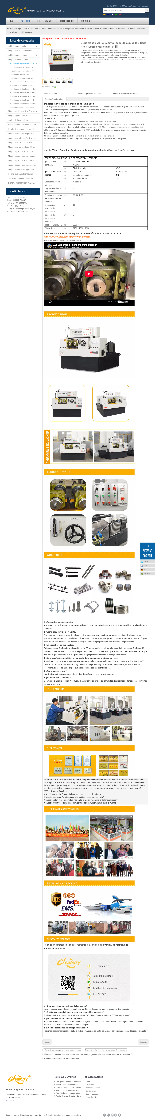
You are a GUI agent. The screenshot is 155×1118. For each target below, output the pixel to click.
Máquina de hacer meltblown (20, 51)
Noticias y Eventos (45, 21)
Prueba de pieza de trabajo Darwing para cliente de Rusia (78, 1096)
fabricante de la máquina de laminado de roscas (62, 1050)
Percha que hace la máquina (20, 174)
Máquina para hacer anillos (19, 116)
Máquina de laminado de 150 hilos (23, 82)
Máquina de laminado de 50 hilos (22, 96)
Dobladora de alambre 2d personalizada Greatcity (75, 1090)
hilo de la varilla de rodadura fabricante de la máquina (106, 1050)
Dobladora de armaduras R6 (23, 67)
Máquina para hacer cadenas (20, 152)
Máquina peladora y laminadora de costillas (25, 107)
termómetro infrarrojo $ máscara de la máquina (24, 183)
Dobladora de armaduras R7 (23, 71)
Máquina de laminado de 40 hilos (22, 93)
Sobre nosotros (67, 21)
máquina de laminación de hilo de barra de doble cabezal (25, 78)
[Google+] (108, 1115)
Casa (12, 21)
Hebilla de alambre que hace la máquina (24, 129)
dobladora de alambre (17, 46)
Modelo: (47, 93)
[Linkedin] (112, 1115)
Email (145, 566)
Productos (25, 21)
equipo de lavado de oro (18, 120)
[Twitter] (115, 1115)
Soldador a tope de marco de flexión (23, 178)
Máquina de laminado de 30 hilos (22, 89)
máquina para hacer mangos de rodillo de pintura (24, 160)
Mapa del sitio (91, 1097)
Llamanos (147, 573)
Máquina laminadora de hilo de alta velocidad (61, 1058)
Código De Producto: (120, 93)
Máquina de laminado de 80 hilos (22, 104)
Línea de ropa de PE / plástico (21, 134)
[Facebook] (104, 1115)
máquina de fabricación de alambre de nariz (24, 138)
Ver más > (10, 1100)
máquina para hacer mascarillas (22, 165)
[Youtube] (119, 1115)
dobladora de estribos (17, 55)
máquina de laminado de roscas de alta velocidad (111, 1054)
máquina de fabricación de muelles (23, 143)
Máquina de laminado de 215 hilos (23, 64)
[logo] (36, 10)
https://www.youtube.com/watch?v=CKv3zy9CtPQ (62, 240)
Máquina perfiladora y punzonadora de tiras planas (24, 169)
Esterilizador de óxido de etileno (22, 125)
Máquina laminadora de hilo (20, 60)
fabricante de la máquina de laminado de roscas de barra (66, 1054)
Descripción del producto (54, 99)
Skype (146, 562)
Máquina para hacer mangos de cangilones (24, 156)
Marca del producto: (86, 93)
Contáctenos (86, 21)
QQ (145, 569)
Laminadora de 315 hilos (19, 75)
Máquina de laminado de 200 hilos (23, 85)
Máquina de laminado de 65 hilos (22, 100)
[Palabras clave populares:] (147, 10)
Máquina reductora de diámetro (21, 111)
